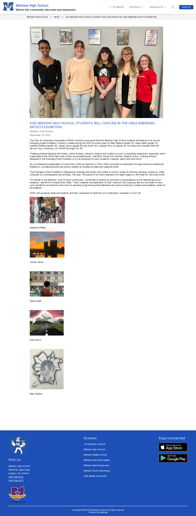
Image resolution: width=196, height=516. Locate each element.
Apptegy (104, 512)
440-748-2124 (16, 477)
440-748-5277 (16, 480)
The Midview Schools (94, 444)
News (57, 17)
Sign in (186, 7)
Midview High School (37, 17)
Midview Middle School (95, 454)
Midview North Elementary (97, 470)
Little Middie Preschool (95, 476)
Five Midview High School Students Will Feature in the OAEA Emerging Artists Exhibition (111, 17)
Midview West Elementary (96, 465)
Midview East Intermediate (97, 460)
